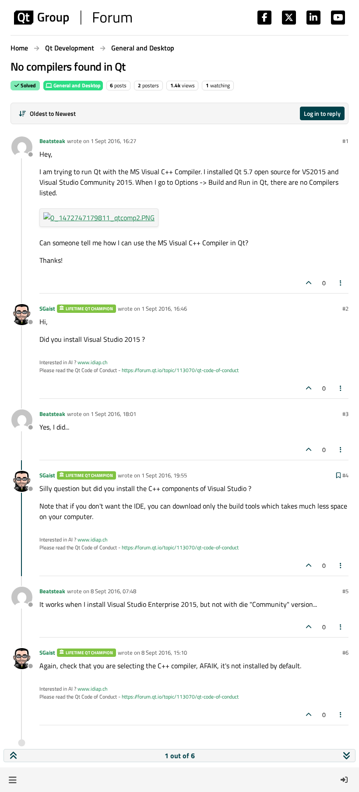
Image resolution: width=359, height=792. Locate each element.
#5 (345, 591)
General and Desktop (76, 85)
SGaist (47, 308)
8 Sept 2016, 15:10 (164, 652)
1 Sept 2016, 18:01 (113, 413)
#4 (345, 475)
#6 (345, 652)
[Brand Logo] (73, 18)
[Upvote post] (309, 283)
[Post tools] (341, 283)
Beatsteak (52, 140)
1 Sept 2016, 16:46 (164, 308)
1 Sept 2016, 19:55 (164, 475)
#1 (345, 140)
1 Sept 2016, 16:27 (113, 140)
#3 (345, 413)
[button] (12, 779)
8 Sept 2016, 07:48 (113, 591)
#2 (345, 308)
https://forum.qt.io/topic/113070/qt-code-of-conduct (180, 370)
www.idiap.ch (92, 362)
